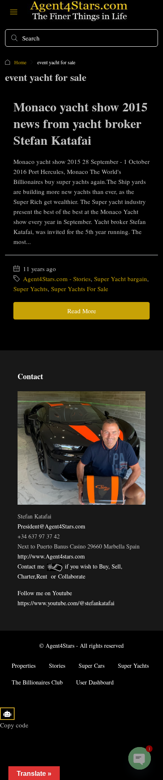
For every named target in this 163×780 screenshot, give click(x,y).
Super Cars (91, 665)
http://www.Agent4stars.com (51, 556)
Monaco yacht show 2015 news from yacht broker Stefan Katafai (80, 123)
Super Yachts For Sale (79, 288)
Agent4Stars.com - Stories (57, 278)
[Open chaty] (139, 758)
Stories (57, 665)
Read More (81, 311)
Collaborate (71, 576)
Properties (24, 665)
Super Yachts (30, 288)
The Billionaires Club (37, 682)
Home (20, 62)
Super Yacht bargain (120, 278)
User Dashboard (95, 682)
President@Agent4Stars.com (51, 526)
